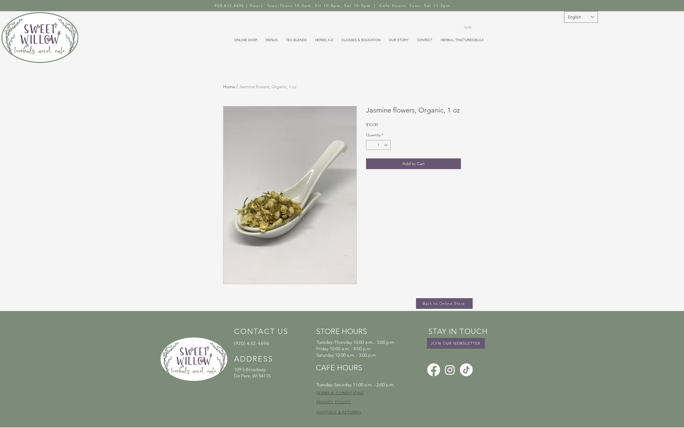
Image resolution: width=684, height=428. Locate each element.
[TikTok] (466, 369)
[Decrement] (370, 145)
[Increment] (386, 145)
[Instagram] (450, 369)
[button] (468, 27)
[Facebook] (433, 369)
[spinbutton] (378, 145)
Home (229, 86)
